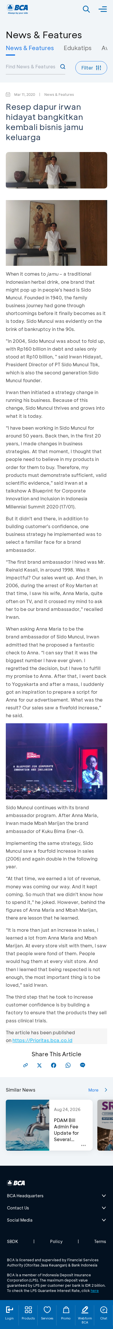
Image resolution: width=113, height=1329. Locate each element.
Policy (56, 1241)
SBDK (12, 1241)
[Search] (86, 9)
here (95, 1290)
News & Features (30, 48)
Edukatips (78, 48)
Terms (100, 1241)
